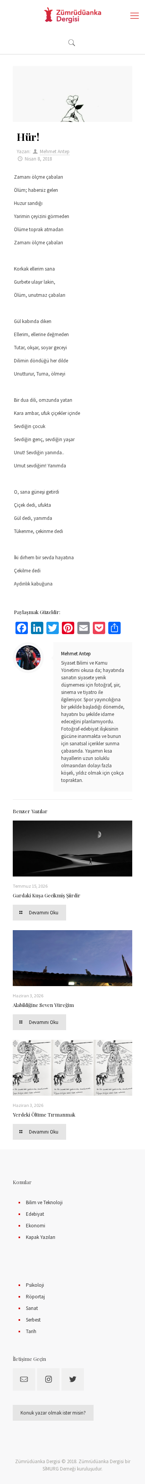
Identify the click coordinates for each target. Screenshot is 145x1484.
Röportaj (35, 1296)
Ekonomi (35, 1225)
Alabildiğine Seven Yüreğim (43, 1005)
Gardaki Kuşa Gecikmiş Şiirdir (46, 895)
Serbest (33, 1319)
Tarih (31, 1331)
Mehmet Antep (55, 151)
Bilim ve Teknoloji (44, 1202)
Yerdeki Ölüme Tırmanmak (44, 1114)
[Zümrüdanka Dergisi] (72, 15)
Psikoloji (35, 1285)
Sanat (32, 1308)
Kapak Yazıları (40, 1237)
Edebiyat (35, 1214)
